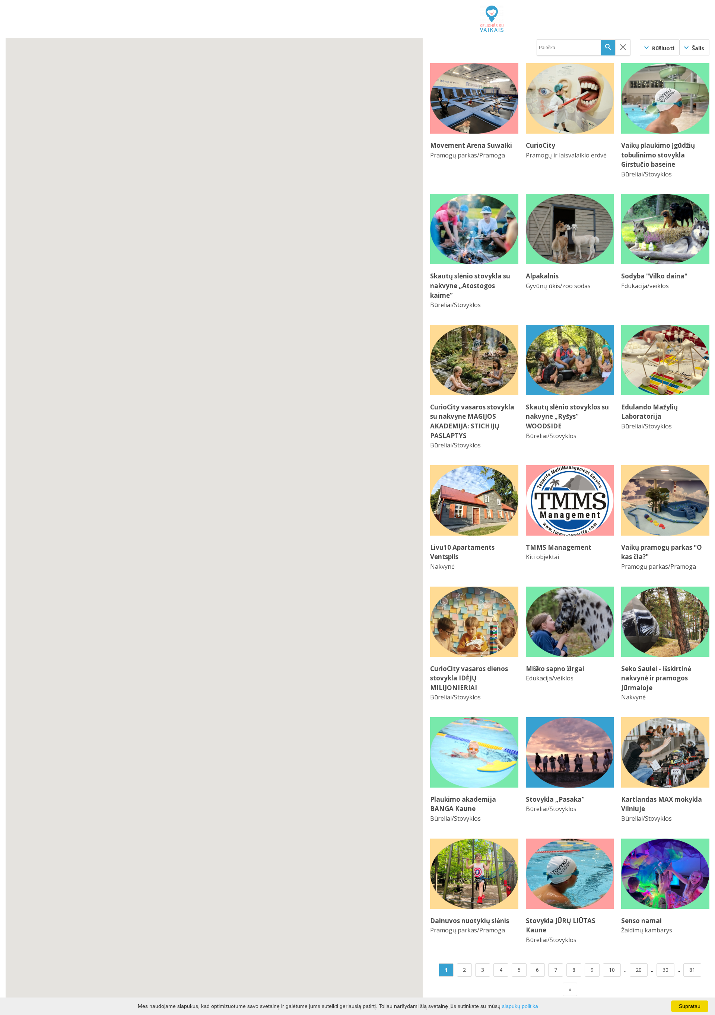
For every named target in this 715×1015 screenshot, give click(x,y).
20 (639, 969)
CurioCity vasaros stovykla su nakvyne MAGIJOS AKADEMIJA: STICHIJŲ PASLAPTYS (472, 421)
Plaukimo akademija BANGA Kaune (463, 804)
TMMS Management (558, 547)
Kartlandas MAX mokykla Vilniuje (661, 804)
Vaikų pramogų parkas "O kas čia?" (661, 552)
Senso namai (641, 920)
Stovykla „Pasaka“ (555, 799)
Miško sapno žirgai (555, 668)
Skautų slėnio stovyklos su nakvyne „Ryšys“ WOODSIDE (567, 416)
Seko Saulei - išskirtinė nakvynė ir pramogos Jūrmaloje (656, 678)
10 (612, 969)
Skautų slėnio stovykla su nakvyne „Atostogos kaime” (470, 285)
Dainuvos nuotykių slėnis (469, 920)
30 (665, 969)
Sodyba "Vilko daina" (654, 276)
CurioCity (540, 145)
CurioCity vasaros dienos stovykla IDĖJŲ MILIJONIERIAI (469, 678)
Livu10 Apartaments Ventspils (462, 552)
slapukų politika (520, 1006)
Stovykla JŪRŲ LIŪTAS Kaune (560, 925)
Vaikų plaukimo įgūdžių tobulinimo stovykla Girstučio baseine (658, 155)
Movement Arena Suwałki (471, 145)
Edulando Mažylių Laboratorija (649, 412)
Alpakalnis (542, 276)
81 (692, 969)
